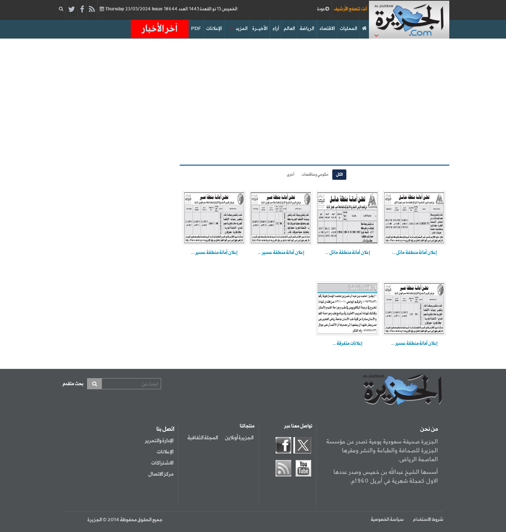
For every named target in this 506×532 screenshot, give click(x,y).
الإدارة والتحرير (159, 440)
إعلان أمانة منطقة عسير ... (281, 253)
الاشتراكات (162, 463)
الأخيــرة (259, 28)
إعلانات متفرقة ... (347, 343)
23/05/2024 (170, 9)
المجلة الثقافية (202, 437)
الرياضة (307, 28)
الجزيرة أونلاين (239, 437)
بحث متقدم (73, 383)
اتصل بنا (165, 429)
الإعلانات (214, 28)
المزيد (241, 28)
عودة (321, 9)
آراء (276, 28)
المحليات (348, 28)
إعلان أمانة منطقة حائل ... (414, 253)
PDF (196, 28)
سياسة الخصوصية (387, 520)
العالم (289, 28)
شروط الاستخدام (428, 520)
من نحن (429, 429)
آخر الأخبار (159, 28)
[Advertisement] (253, 101)
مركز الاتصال (160, 474)
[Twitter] (71, 9)
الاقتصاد (327, 28)
